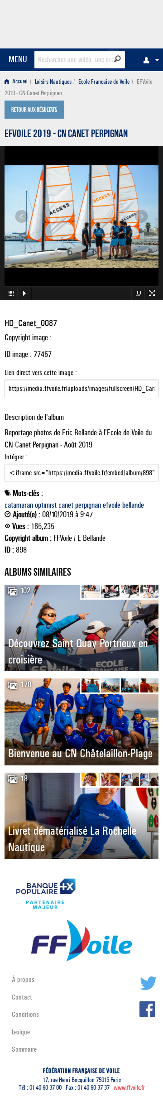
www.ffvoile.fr (129, 1087)
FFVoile (115, 23)
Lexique (21, 1032)
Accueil (19, 82)
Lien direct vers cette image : (41, 372)
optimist (46, 505)
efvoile (111, 505)
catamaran (19, 505)
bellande (133, 505)
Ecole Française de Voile (103, 82)
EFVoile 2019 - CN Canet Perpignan (66, 135)
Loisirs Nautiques (53, 82)
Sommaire (24, 1049)
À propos (23, 979)
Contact (22, 997)
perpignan (88, 505)
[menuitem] (149, 60)
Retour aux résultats (34, 110)
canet (65, 505)
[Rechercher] (117, 58)
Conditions (25, 1014)
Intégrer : (16, 456)
